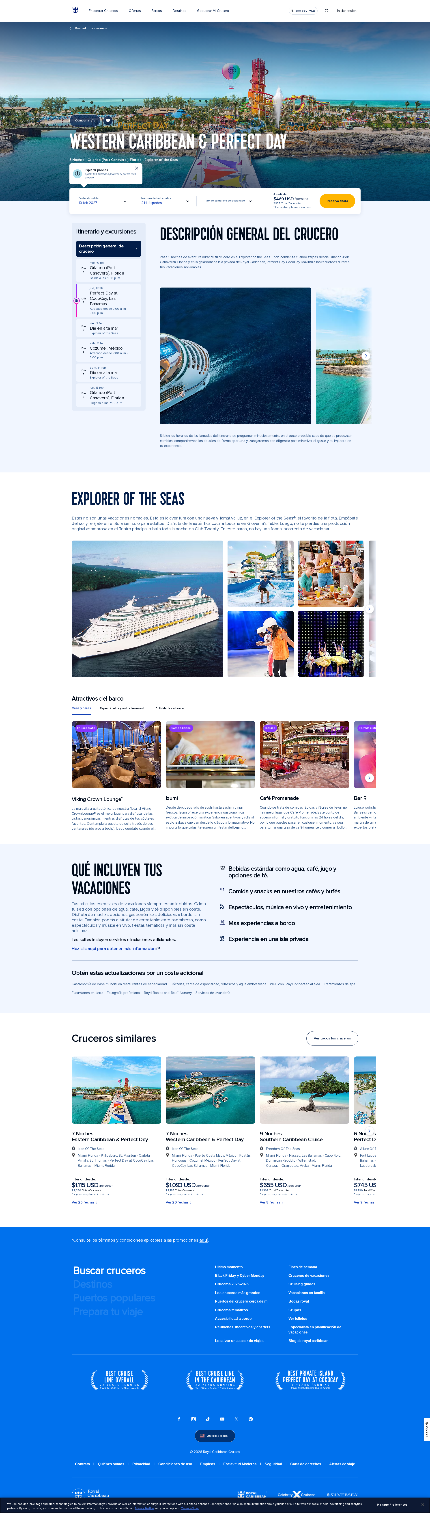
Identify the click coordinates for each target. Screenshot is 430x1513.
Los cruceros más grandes (237, 1293)
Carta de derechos (305, 1464)
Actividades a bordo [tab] (169, 708)
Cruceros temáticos (231, 1310)
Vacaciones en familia (306, 1293)
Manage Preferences (392, 1505)
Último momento (229, 1267)
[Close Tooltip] (137, 168)
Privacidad (141, 1464)
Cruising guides (301, 1284)
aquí (203, 1240)
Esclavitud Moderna (240, 1464)
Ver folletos (297, 1318)
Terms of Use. (190, 1508)
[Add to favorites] (108, 121)
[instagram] (193, 1420)
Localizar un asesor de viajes (239, 1341)
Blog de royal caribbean (308, 1341)
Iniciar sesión (347, 11)
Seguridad (273, 1464)
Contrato (82, 1464)
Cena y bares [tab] (81, 708)
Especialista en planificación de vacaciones (314, 1329)
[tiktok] (208, 1420)
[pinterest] (251, 1420)
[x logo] (236, 1420)
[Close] (423, 1505)
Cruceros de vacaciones (308, 1275)
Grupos (294, 1310)
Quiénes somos (111, 1464)
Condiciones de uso (175, 1464)
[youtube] (222, 1420)
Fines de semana (302, 1267)
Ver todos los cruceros (332, 1038)
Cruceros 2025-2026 (232, 1284)
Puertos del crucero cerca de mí (241, 1301)
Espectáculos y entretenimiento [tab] (123, 708)
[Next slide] (365, 355)
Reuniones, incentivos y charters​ (242, 1327)
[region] (215, 1505)
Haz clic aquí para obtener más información (113, 948)
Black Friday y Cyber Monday (239, 1275)
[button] (108, 249)
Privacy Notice (144, 1508)
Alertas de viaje (342, 1464)
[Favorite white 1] (326, 10)
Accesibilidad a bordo (233, 1318)
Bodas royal (298, 1301)
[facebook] (179, 1420)
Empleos (207, 1464)
